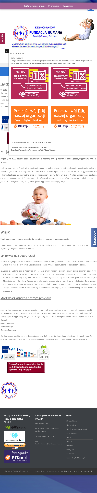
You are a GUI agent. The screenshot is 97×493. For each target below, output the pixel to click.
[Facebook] (92, 9)
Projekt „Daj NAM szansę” (75, 458)
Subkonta (69, 446)
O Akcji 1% (70, 450)
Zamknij (69, 6)
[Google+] (89, 9)
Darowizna (70, 454)
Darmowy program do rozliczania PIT (78, 471)
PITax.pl (46, 150)
